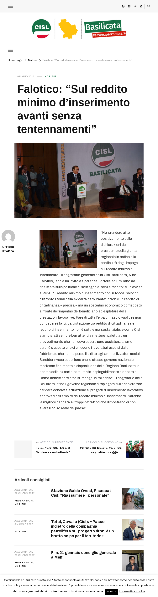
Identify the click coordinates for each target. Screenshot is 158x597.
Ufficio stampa (8, 249)
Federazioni (23, 500)
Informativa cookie (132, 591)
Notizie (50, 76)
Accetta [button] (111, 591)
